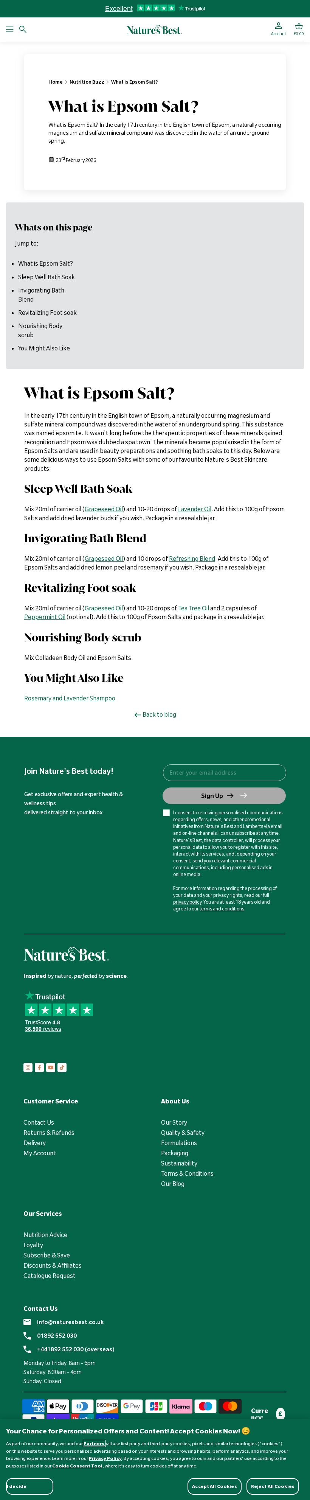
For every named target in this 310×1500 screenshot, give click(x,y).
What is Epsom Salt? (134, 82)
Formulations (179, 1143)
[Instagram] (28, 1067)
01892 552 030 (57, 1335)
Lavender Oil (194, 509)
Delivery (34, 1143)
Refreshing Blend (192, 558)
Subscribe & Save (46, 1255)
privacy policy (187, 902)
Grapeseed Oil (104, 509)
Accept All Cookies (214, 1486)
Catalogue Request (49, 1275)
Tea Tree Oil (193, 608)
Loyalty (33, 1245)
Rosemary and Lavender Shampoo (69, 698)
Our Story (174, 1122)
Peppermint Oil (44, 617)
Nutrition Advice (45, 1235)
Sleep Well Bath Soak (46, 277)
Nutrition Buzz (87, 82)
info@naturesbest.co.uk (70, 1322)
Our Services (42, 1213)
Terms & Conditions (187, 1173)
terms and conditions (222, 909)
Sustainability (179, 1163)
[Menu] (10, 29)
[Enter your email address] (224, 772)
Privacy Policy (105, 1458)
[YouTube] (50, 1067)
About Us (175, 1101)
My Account (39, 1153)
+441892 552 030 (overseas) (76, 1349)
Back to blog (159, 714)
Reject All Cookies (272, 1486)
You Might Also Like (44, 348)
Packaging (174, 1153)
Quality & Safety (183, 1132)
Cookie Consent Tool (77, 1466)
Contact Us (38, 1122)
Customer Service (50, 1101)
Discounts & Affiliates (52, 1265)
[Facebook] (39, 1067)
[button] (299, 29)
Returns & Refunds (48, 1132)
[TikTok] (62, 1067)
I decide (16, 1486)
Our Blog (172, 1183)
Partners (94, 1443)
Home (55, 82)
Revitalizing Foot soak (47, 312)
